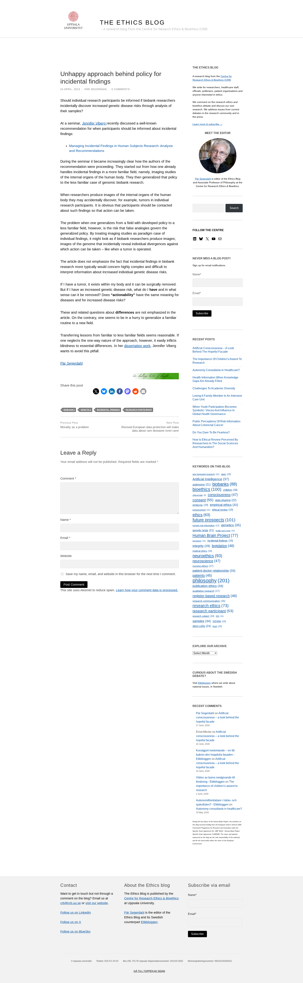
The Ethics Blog (132, 22)
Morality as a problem (74, 425)
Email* (197, 293)
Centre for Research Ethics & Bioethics (151, 898)
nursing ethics (203, 566)
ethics (201, 515)
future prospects (214, 519)
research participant (139, 410)
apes (226, 474)
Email (65, 538)
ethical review (222, 509)
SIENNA (219, 621)
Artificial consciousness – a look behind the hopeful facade (217, 717)
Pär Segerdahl (96, 89)
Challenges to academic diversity (214, 388)
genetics (85, 410)
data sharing (225, 500)
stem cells (202, 626)
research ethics (211, 605)
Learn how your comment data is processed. (147, 590)
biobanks (69, 410)
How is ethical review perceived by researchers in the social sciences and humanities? (215, 443)
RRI (220, 616)
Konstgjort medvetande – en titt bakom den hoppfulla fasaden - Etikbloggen (215, 754)
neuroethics (207, 555)
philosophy (211, 580)
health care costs (225, 531)
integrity (201, 546)
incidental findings (108, 410)
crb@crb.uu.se (70, 903)
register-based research (215, 596)
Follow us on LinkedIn (75, 912)
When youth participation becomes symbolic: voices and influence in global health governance (215, 410)
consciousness (223, 495)
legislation (223, 546)
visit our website (96, 903)
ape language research (206, 474)
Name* (197, 274)
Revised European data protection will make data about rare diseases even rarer (150, 426)
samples (202, 621)
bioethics (207, 489)
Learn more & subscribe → (207, 124)
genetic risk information (206, 525)
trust (217, 626)
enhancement (201, 510)
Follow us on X (70, 922)
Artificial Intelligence (211, 479)
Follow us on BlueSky (75, 931)
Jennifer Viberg (94, 123)
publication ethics (208, 586)
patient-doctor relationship (214, 570)
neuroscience (206, 561)
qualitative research (206, 590)
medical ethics (202, 551)
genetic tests (203, 530)
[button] (96, 391)
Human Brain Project (215, 535)
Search (234, 208)
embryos (200, 504)
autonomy (202, 484)
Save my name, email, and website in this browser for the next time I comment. (121, 574)
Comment (68, 478)
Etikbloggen (204, 682)
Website (66, 556)
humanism (199, 541)
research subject (203, 616)
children (230, 490)
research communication (209, 600)
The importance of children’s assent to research (217, 786)
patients (202, 575)
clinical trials (199, 495)
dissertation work (137, 346)
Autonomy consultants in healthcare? (216, 370)
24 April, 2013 (70, 89)
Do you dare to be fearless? (211, 432)
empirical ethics (224, 505)
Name (65, 520)
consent (203, 500)
